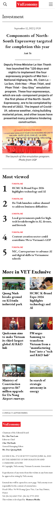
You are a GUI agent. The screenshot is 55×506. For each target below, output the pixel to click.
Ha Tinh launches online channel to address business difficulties (31, 204)
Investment (13, 16)
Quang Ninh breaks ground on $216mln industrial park (12, 298)
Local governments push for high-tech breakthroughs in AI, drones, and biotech (32, 221)
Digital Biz (18, 183)
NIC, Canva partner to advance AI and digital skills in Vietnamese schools (32, 255)
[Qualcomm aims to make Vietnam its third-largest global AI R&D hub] (13, 323)
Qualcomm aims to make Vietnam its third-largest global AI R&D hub (13, 340)
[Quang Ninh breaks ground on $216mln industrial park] (13, 283)
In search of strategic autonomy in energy (38, 385)
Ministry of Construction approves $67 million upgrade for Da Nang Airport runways (13, 389)
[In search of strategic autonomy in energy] (41, 370)
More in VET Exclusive (26, 272)
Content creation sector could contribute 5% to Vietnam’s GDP (31, 238)
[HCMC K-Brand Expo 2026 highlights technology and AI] (41, 283)
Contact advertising (15, 412)
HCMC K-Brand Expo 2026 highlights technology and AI (29, 189)
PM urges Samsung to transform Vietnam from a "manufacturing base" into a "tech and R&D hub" (41, 344)
